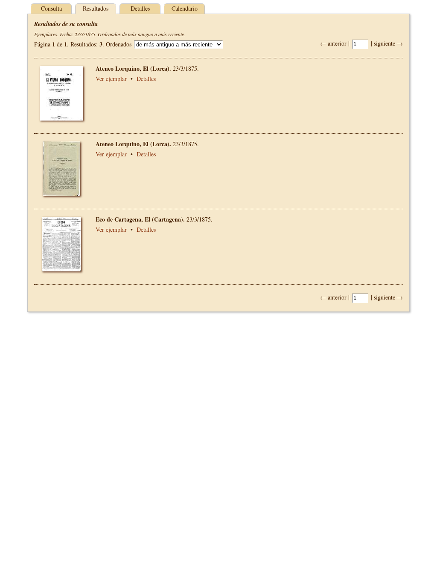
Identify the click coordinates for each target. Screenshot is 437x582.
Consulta (51, 8)
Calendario (185, 8)
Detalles (140, 8)
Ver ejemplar (111, 79)
